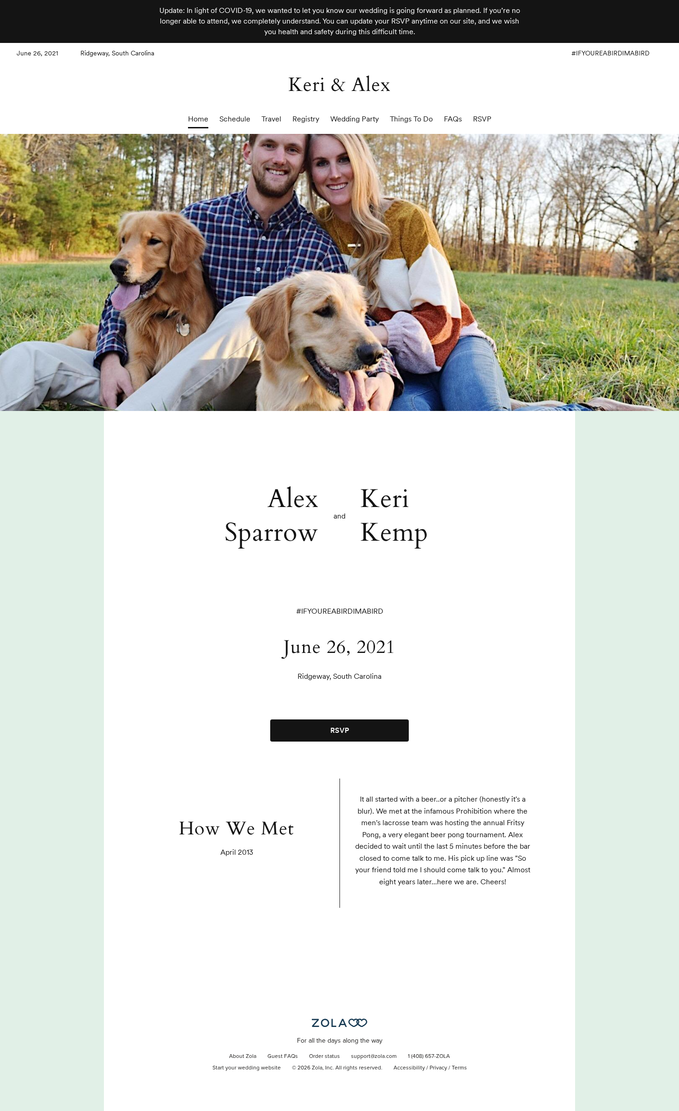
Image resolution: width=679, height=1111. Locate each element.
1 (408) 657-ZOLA (429, 1056)
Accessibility (409, 1068)
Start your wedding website (246, 1068)
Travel (271, 119)
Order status (324, 1056)
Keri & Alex (339, 85)
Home (198, 119)
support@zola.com (374, 1056)
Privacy (438, 1068)
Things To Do (411, 119)
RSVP (482, 119)
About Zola (242, 1056)
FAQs (453, 119)
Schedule (234, 119)
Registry (305, 119)
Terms (459, 1068)
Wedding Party (354, 119)
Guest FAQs (282, 1056)
